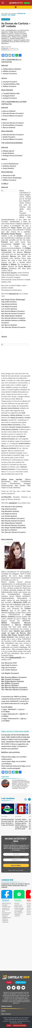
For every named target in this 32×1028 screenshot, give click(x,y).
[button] (25, 799)
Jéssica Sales (4, 816)
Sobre (3, 1011)
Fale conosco (20, 982)
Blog (6, 13)
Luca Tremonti (18, 816)
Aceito (9, 1025)
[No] (30, 1022)
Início (2, 13)
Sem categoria (12, 13)
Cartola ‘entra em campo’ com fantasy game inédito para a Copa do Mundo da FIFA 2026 (21, 824)
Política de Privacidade (19, 1025)
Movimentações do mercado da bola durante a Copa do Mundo (7, 822)
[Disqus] (16, 949)
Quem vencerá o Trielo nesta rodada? (15, 731)
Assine (9, 982)
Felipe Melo (8, 46)
